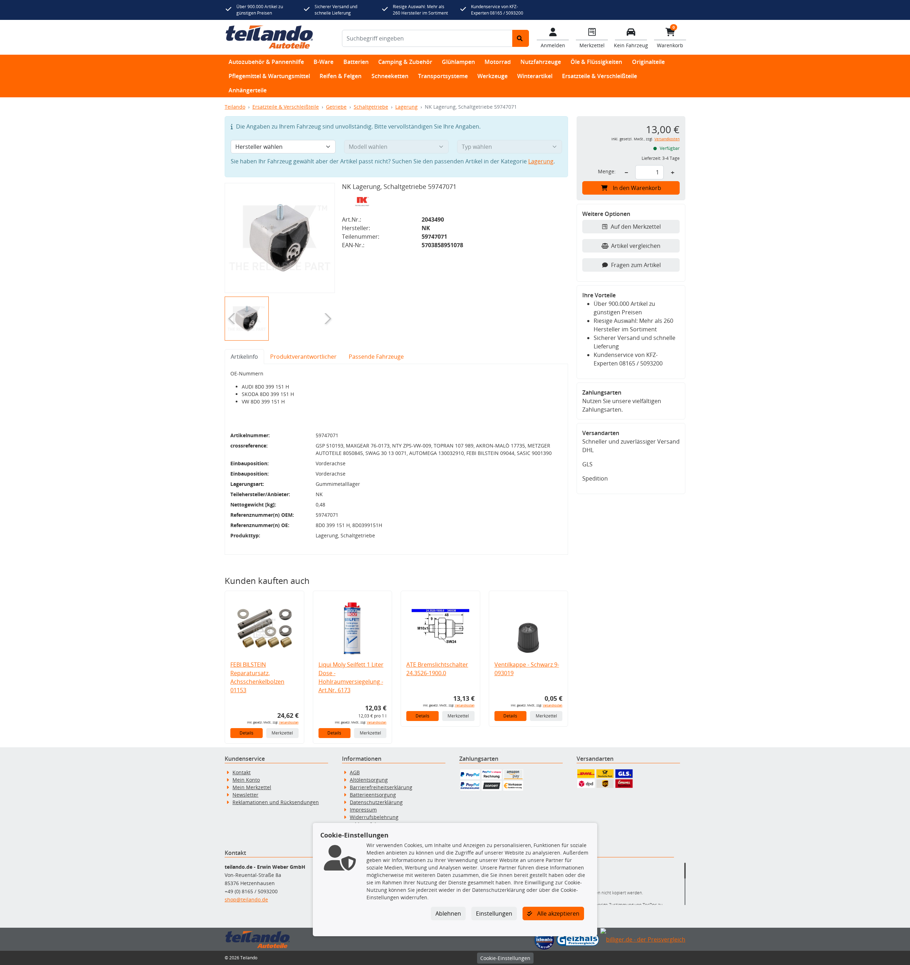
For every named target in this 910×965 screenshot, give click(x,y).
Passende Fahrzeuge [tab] (376, 356)
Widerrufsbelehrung (374, 817)
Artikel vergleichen (635, 246)
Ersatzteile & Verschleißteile (599, 76)
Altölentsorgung (369, 779)
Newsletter (245, 794)
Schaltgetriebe (371, 106)
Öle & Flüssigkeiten (596, 62)
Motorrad (498, 62)
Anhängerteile (248, 90)
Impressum (363, 809)
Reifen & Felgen (341, 76)
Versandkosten (289, 722)
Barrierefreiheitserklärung (381, 787)
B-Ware (323, 62)
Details (246, 733)
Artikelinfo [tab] (244, 356)
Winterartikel (534, 76)
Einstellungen (494, 913)
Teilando (235, 106)
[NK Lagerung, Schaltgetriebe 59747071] (280, 238)
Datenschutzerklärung (376, 802)
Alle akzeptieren (557, 913)
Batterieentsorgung (373, 794)
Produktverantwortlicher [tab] (303, 356)
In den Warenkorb (637, 188)
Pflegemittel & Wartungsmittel (269, 76)
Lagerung (406, 106)
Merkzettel (282, 733)
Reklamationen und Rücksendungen (275, 802)
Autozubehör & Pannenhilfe (266, 62)
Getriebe (336, 106)
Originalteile (648, 62)
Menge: (607, 171)
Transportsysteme (443, 76)
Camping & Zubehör (405, 62)
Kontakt (241, 772)
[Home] (269, 37)
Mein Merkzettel (251, 787)
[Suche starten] (520, 38)
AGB (355, 772)
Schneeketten (389, 76)
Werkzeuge (492, 76)
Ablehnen (448, 913)
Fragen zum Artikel (636, 265)
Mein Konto (246, 779)
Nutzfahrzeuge (540, 62)
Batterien (356, 62)
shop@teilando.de (246, 899)
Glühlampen (458, 62)
